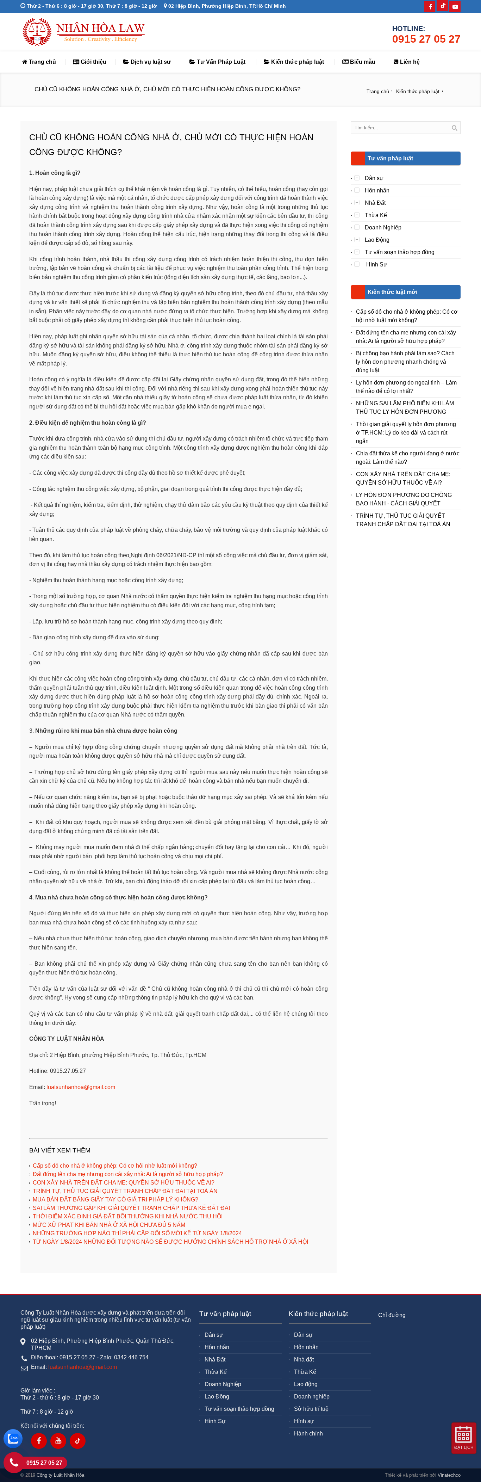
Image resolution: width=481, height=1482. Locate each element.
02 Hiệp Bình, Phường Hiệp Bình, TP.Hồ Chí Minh (226, 6)
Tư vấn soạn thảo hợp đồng (400, 252)
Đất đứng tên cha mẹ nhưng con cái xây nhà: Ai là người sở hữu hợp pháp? (128, 1174)
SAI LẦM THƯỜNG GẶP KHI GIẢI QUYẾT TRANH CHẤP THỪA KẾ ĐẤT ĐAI (131, 1208)
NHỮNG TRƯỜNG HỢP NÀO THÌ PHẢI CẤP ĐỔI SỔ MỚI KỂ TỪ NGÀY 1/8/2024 (137, 1233)
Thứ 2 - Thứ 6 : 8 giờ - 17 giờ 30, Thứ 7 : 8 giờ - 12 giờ (91, 6)
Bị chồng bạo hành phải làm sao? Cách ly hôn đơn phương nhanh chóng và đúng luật (405, 361)
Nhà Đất (375, 203)
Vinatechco (449, 1475)
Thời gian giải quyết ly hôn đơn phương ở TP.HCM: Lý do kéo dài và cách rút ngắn (406, 432)
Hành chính (308, 1434)
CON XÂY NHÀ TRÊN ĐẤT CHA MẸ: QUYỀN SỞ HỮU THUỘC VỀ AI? (123, 1183)
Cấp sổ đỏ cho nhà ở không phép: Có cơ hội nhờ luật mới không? (115, 1166)
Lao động (306, 1384)
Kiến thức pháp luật (297, 62)
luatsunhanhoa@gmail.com (80, 1087)
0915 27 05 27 (426, 39)
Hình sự (304, 1421)
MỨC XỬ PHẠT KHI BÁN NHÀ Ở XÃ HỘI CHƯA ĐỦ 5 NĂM (109, 1225)
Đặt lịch (464, 1447)
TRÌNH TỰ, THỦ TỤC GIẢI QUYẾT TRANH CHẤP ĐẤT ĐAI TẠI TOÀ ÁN (125, 1191)
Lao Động (377, 240)
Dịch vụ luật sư (150, 62)
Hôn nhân (377, 190)
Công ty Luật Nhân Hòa (60, 1475)
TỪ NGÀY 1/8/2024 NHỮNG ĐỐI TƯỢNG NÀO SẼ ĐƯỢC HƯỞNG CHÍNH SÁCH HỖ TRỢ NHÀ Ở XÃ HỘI (170, 1242)
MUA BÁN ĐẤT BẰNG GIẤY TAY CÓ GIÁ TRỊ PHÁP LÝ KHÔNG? (115, 1200)
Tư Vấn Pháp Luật (220, 62)
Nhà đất (304, 1360)
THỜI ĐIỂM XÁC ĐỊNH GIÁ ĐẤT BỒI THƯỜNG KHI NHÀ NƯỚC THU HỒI (128, 1216)
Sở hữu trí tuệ (311, 1409)
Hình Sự (376, 265)
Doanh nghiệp (312, 1397)
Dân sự (374, 178)
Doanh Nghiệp (383, 227)
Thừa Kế (376, 215)
